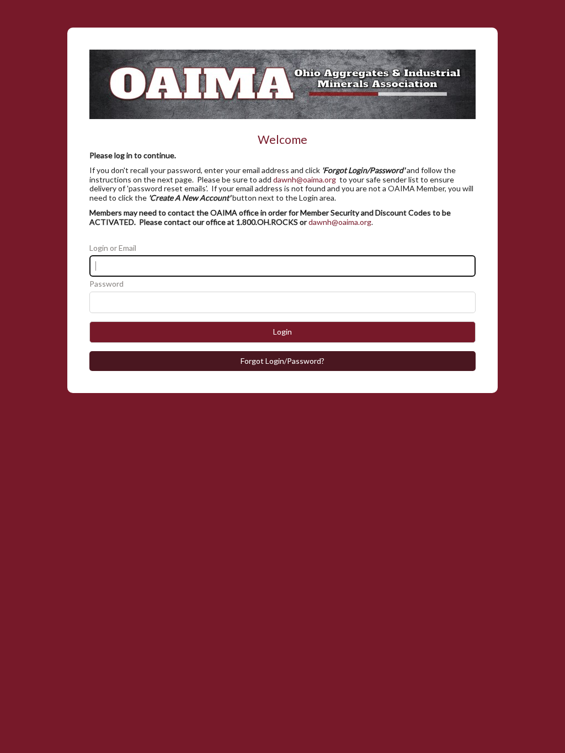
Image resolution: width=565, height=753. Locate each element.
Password (106, 283)
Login (282, 331)
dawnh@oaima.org (304, 179)
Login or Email (112, 248)
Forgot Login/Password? (282, 360)
